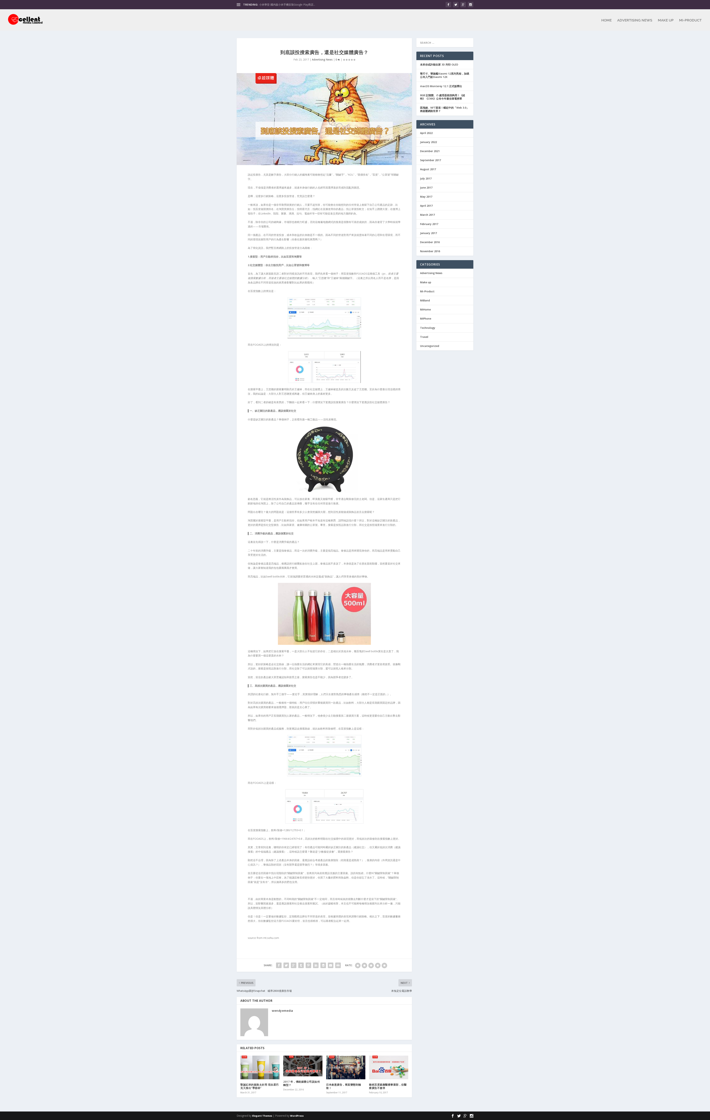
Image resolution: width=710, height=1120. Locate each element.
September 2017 (430, 160)
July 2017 (426, 178)
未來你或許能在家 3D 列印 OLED (439, 64)
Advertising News (634, 20)
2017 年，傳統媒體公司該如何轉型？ (301, 1083)
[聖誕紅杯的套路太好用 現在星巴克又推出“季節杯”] (260, 1067)
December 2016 (430, 242)
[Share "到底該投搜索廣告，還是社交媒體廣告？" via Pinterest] (308, 965)
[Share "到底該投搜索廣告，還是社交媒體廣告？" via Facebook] (279, 965)
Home (606, 20)
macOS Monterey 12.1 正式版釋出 (441, 86)
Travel (424, 337)
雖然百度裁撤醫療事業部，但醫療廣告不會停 (388, 1086)
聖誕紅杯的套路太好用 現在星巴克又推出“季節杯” (259, 1086)
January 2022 (428, 142)
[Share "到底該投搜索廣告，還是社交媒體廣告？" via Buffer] (323, 965)
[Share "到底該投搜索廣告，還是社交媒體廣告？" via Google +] (293, 965)
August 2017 (428, 169)
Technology (427, 328)
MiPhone (425, 318)
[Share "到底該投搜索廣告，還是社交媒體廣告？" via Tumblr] (301, 965)
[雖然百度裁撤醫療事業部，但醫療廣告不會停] (388, 1067)
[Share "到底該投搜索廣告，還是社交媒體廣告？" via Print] (338, 965)
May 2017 (426, 196)
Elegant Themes (262, 1115)
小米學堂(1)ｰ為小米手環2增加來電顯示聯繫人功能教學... (291, 4)
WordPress (297, 1115)
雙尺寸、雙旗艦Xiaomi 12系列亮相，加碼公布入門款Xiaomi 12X (444, 75)
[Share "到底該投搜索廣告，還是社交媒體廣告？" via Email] (330, 965)
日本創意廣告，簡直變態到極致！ (343, 1086)
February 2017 (429, 224)
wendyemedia (282, 1011)
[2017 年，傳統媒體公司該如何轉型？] (302, 1066)
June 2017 (426, 187)
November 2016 (430, 251)
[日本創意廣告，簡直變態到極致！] (345, 1067)
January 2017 (428, 233)
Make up (666, 20)
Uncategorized (429, 346)
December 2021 (430, 151)
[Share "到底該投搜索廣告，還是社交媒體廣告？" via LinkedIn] (316, 965)
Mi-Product (690, 20)
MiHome (425, 309)
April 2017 (426, 205)
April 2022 (426, 133)
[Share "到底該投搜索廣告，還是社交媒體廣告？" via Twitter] (286, 965)
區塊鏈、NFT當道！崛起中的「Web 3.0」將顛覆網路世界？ (444, 109)
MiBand (425, 300)
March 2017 (427, 214)
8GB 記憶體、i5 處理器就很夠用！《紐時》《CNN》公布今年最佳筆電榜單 (442, 96)
